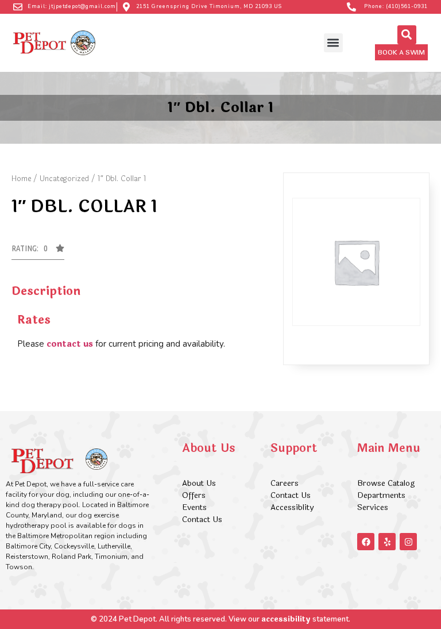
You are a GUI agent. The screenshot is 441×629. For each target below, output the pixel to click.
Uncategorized (64, 179)
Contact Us (202, 519)
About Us (199, 483)
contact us (70, 344)
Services (372, 507)
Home (21, 179)
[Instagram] (408, 541)
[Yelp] (387, 541)
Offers (195, 495)
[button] (333, 42)
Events (194, 507)
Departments (381, 495)
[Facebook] (365, 541)
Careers (284, 483)
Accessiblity (292, 507)
